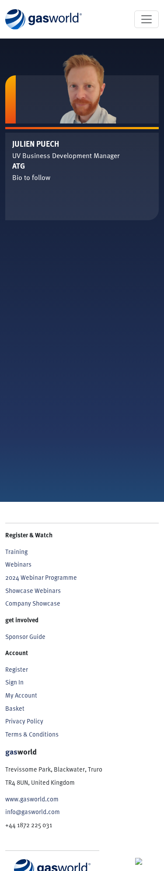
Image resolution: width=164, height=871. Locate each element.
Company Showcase (32, 603)
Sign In (14, 681)
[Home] (43, 19)
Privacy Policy (24, 720)
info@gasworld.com (32, 811)
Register (16, 669)
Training (16, 551)
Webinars (18, 564)
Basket (14, 708)
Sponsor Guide (25, 636)
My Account (21, 695)
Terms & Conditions (32, 734)
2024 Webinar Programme (41, 577)
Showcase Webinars (33, 590)
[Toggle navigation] (146, 19)
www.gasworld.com (32, 798)
